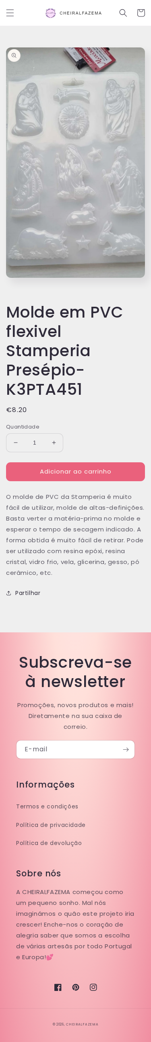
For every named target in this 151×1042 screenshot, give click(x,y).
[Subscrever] (125, 749)
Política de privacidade (51, 825)
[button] (10, 13)
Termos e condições (47, 806)
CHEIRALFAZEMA (82, 1024)
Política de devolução (49, 843)
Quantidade (22, 427)
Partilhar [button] (27, 593)
